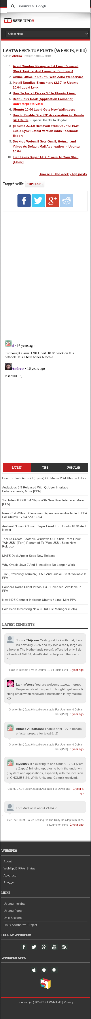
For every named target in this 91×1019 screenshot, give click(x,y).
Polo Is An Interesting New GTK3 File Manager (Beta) (39, 609)
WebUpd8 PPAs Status (19, 868)
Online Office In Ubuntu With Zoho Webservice (48, 77)
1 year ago (76, 669)
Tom (19, 808)
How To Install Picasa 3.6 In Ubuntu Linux (44, 93)
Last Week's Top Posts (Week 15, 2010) (45, 50)
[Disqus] (45, 275)
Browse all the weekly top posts (63, 174)
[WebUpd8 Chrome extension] (45, 988)
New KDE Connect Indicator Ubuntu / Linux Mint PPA (39, 599)
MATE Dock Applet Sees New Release (28, 555)
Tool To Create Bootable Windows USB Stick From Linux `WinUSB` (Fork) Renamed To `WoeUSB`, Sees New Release (41, 542)
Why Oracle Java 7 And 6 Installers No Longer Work (38, 564)
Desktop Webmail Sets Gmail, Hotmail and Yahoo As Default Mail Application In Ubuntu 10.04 (46, 146)
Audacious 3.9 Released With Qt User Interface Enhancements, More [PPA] (35, 489)
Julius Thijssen (27, 640)
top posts (34, 184)
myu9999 (22, 764)
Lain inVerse (25, 684)
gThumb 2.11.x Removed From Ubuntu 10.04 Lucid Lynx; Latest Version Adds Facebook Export (46, 130)
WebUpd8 (55, 1002)
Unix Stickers (13, 917)
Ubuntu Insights (14, 903)
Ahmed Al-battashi (30, 728)
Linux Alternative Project (20, 925)
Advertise (10, 875)
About (8, 861)
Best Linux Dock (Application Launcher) (43, 99)
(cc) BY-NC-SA (38, 1002)
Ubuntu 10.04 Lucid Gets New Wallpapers (44, 109)
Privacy (9, 882)
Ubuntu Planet (13, 910)
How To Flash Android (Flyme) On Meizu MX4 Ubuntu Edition (44, 478)
